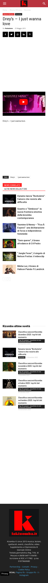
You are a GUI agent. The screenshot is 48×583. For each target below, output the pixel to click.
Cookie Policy (24, 569)
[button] (44, 3)
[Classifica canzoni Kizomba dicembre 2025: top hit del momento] (9, 334)
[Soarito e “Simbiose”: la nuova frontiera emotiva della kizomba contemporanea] (9, 212)
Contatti (25, 566)
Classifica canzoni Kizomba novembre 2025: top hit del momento (30, 366)
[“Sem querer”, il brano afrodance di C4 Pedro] (9, 243)
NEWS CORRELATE (12, 185)
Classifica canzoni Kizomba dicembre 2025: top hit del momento (30, 334)
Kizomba (27, 10)
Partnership (15, 566)
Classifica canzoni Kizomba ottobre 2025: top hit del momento (30, 383)
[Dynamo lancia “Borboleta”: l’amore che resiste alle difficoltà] (9, 199)
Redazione (9, 28)
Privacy (34, 566)
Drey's (12, 177)
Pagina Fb (20, 572)
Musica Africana (16, 10)
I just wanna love (23, 177)
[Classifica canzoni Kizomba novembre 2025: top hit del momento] (9, 366)
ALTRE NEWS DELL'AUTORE (15, 189)
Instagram (24, 575)
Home (5, 10)
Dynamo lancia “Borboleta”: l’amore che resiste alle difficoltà (31, 199)
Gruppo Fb (31, 572)
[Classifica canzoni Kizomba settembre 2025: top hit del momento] (9, 401)
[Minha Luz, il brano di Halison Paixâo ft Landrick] (9, 269)
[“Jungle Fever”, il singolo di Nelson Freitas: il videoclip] (9, 256)
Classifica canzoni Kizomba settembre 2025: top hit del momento (30, 400)
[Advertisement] (24, 65)
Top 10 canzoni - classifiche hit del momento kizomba (30, 340)
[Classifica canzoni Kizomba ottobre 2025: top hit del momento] (9, 384)
